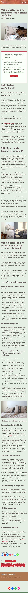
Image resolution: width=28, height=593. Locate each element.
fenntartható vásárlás (10, 560)
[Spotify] (15, 588)
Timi (5, 18)
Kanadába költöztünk (9, 123)
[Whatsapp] (17, 554)
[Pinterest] (5, 554)
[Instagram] (10, 554)
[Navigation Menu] (22, 2)
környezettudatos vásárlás (7, 566)
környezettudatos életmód (19, 563)
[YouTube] (9, 588)
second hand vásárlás (19, 566)
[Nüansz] (5, 2)
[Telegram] (15, 554)
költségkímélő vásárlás (6, 563)
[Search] (25, 2)
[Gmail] (12, 554)
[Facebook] (2, 554)
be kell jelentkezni (16, 577)
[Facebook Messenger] (7, 554)
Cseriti (10, 435)
